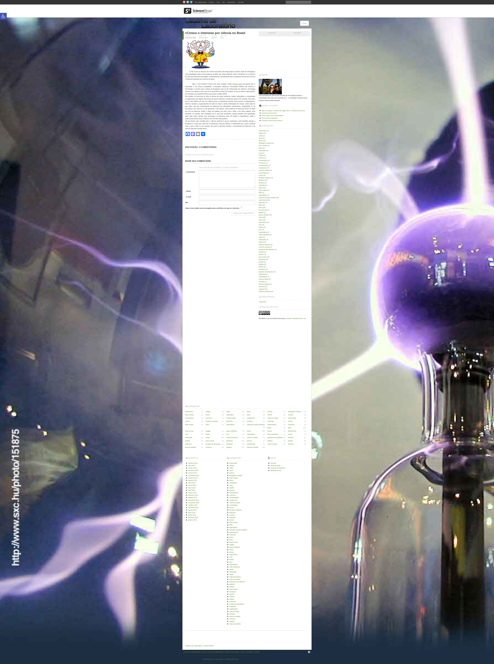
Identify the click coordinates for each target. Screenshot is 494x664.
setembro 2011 (193, 507)
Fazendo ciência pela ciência (272, 120)
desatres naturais (265, 178)
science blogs (263, 279)
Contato (256, 652)
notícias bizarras (264, 245)
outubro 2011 (192, 505)
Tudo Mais (241, 2)
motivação (262, 240)
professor (262, 269)
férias (261, 205)
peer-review (263, 257)
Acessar (273, 463)
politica (261, 264)
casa (260, 153)
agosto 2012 (192, 480)
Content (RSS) (208, 646)
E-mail (188, 197)
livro (260, 230)
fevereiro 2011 (193, 517)
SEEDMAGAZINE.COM (231, 659)
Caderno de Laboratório (193, 646)
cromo (261, 175)
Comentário (190, 172)
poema (261, 262)
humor (261, 220)
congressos (263, 168)
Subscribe (262, 302)
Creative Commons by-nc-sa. (296, 318)
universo (262, 287)
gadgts (261, 212)
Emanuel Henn (203, 37)
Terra (218, 2)
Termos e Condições (246, 652)
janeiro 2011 (192, 520)
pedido (261, 254)
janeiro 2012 (192, 498)
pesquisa (262, 259)
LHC (260, 225)
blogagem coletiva (265, 143)
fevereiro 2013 (193, 470)
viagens (261, 289)
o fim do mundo (264, 247)
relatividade (263, 277)
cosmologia (263, 173)
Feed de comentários (278, 468)
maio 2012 (192, 488)
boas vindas (263, 145)
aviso (260, 138)
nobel (261, 242)
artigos (261, 133)
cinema (261, 158)
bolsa (261, 148)
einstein (261, 183)
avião (261, 136)
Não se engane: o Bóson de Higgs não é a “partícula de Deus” (283, 111)
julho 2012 (192, 483)
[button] (3, 16)
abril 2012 (191, 490)
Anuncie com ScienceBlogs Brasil (212, 652)
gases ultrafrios (264, 215)
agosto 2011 (192, 510)
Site (186, 202)
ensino (261, 188)
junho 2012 (192, 485)
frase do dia (263, 210)
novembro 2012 (193, 475)
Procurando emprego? (270, 118)
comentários (263, 160)
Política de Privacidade (232, 652)
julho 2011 (192, 513)
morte (261, 237)
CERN (261, 155)
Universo (211, 2)
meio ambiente (264, 235)
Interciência (263, 222)
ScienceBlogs (219, 659)
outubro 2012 (193, 478)
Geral (222, 37)
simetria (261, 282)
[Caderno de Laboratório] (211, 27)
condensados (263, 165)
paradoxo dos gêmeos (266, 249)
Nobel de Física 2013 (269, 113)
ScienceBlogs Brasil (200, 2)
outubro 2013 (193, 463)
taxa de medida (264, 284)
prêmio (261, 267)
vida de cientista (264, 291)
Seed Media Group (208, 659)
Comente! (214, 37)
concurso (262, 163)
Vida (223, 2)
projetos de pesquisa (266, 272)
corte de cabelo (264, 170)
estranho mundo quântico (268, 198)
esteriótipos (263, 195)
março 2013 (192, 468)
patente (261, 252)
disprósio (262, 180)
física (260, 207)
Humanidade (231, 2)
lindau (261, 227)
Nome (188, 191)
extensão (262, 202)
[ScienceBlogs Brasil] (198, 13)
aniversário (263, 131)
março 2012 (192, 493)
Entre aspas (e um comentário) (272, 115)
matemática (263, 232)
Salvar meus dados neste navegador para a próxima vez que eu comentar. (212, 208)
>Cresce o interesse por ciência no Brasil (215, 33)
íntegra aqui (237, 84)
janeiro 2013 (192, 473)
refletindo (262, 274)
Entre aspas (263, 190)
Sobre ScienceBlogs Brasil (192, 652)
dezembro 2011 (193, 500)
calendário (262, 151)
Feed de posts (275, 466)
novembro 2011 (193, 503)
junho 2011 (192, 515)
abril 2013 (191, 466)
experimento (263, 200)
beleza (261, 141)
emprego (262, 185)
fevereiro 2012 (193, 495)
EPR (260, 193)
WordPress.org (276, 470)
